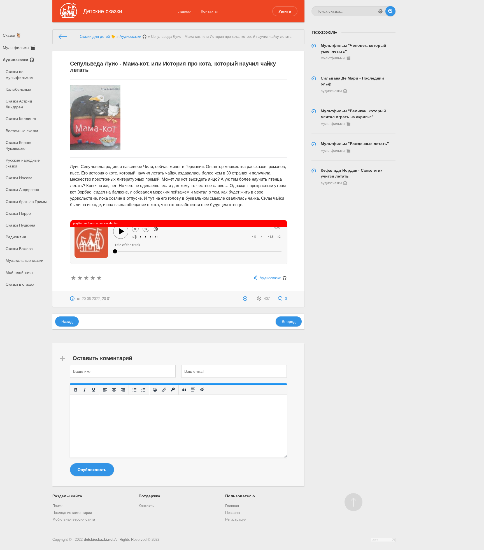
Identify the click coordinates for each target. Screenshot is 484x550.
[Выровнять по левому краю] (105, 389)
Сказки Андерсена (22, 189)
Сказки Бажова (19, 248)
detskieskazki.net (98, 540)
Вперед (288, 321)
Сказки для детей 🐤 (97, 37)
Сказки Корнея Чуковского (19, 145)
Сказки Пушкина (20, 225)
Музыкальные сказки (24, 260)
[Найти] (390, 11)
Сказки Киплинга (21, 118)
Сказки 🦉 (12, 35)
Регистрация (235, 519)
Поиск (57, 506)
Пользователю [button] (240, 496)
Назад (67, 321)
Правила (232, 513)
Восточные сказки (22, 131)
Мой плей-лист (19, 272)
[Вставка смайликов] (155, 389)
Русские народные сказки (23, 163)
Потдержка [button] (149, 496)
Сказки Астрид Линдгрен (19, 104)
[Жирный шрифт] (76, 389)
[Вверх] (353, 502)
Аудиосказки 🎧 (18, 59)
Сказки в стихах (20, 284)
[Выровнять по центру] (114, 389)
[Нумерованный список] (143, 389)
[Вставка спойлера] (193, 389)
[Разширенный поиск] (380, 11)
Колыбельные (18, 89)
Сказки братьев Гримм (26, 201)
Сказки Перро (18, 213)
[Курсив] (85, 389)
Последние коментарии (72, 513)
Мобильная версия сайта (73, 519)
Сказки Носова (19, 178)
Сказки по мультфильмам (20, 74)
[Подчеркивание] (93, 389)
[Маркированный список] (134, 389)
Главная (184, 11)
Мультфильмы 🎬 (19, 47)
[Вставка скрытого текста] (202, 389)
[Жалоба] (246, 299)
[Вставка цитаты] (184, 389)
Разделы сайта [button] (67, 496)
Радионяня (16, 237)
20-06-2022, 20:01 (96, 299)
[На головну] (63, 37)
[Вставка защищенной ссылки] (173, 389)
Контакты (209, 11)
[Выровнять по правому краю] (123, 389)
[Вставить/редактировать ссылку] (164, 389)
